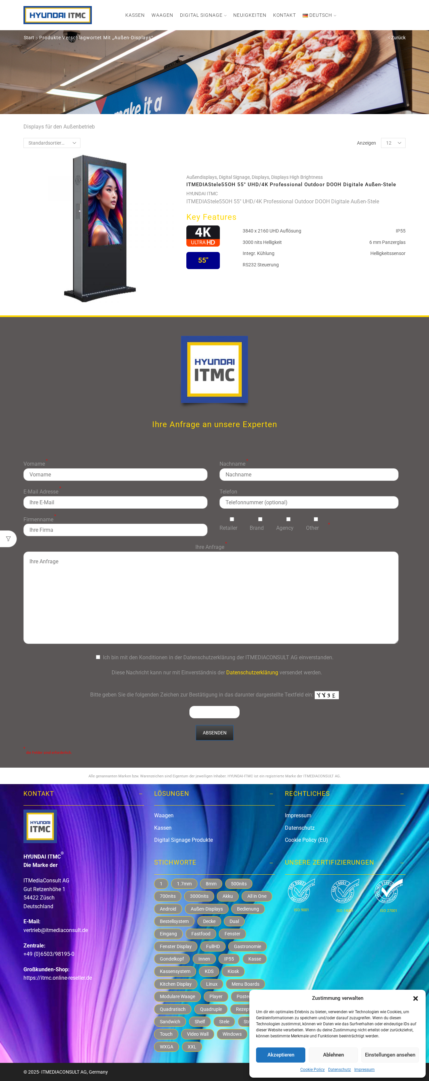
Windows (232, 1034)
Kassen (135, 15)
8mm (211, 883)
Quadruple (211, 1009)
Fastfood (200, 933)
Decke (209, 921)
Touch (166, 1034)
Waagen (162, 15)
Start (29, 37)
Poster (243, 996)
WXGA (166, 1046)
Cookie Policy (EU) (306, 840)
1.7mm (184, 883)
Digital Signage (201, 15)
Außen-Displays (207, 909)
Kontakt (284, 15)
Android (168, 909)
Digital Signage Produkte (183, 840)
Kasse (254, 959)
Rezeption (246, 1009)
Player (216, 996)
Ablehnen (333, 1055)
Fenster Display (176, 946)
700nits (168, 896)
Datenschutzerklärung (252, 672)
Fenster (232, 933)
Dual (234, 921)
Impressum (364, 1069)
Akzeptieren (280, 1055)
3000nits (199, 896)
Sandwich (170, 1021)
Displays (260, 177)
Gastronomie (247, 946)
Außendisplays (201, 177)
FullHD (213, 946)
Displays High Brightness (297, 177)
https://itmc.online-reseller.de (57, 978)
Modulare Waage (177, 996)
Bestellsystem (174, 921)
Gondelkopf (172, 959)
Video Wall (197, 1034)
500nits (239, 883)
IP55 (229, 959)
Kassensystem (175, 971)
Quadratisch (173, 1009)
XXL (192, 1046)
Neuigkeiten (249, 15)
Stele (224, 1021)
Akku (228, 896)
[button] (415, 998)
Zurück (398, 37)
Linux (212, 984)
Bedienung (248, 909)
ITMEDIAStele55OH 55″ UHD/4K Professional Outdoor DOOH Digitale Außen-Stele (291, 185)
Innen (204, 959)
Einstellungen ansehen (390, 1055)
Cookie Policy (312, 1069)
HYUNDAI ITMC (202, 193)
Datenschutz (339, 1069)
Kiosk (233, 971)
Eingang (168, 933)
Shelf (200, 1021)
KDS (209, 971)
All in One (256, 896)
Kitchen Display (176, 984)
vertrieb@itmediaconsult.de (55, 930)
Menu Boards (245, 984)
